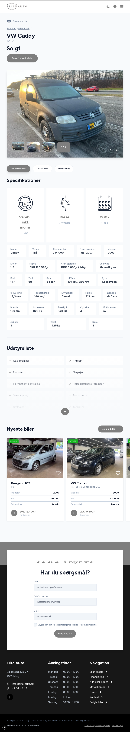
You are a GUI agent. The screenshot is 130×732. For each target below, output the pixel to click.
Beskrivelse (42, 168)
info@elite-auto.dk (81, 562)
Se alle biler (109, 429)
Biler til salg (24, 28)
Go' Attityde (117, 725)
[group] (65, 114)
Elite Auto (11, 28)
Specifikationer (18, 168)
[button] (110, 150)
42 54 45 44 (49, 562)
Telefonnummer (41, 596)
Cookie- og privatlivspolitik (97, 725)
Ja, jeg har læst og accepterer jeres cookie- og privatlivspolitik (67, 625)
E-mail (36, 611)
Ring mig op (65, 633)
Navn (36, 581)
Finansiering (64, 168)
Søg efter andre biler (22, 58)
